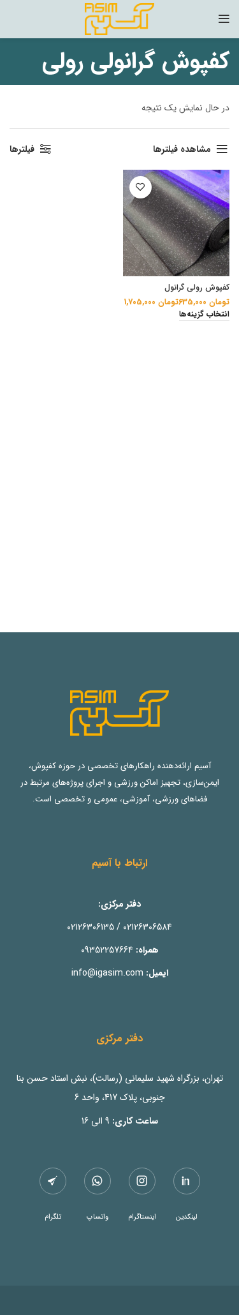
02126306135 (90, 927)
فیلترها (22, 149)
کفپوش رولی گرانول (196, 287)
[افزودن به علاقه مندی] (140, 187)
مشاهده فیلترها (182, 149)
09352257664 (107, 950)
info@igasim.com (107, 973)
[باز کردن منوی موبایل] (224, 19)
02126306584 (147, 927)
